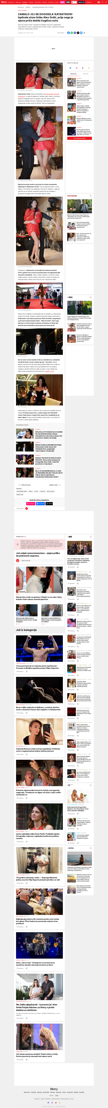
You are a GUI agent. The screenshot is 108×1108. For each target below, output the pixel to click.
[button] (61, 33)
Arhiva (72, 1098)
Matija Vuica (50, 491)
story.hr (42, 491)
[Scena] (56, 1096)
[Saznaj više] (90, 196)
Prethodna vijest (26, 485)
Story (36, 491)
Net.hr (17, 594)
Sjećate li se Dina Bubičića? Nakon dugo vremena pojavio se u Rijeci (51, 619)
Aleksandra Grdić (22, 491)
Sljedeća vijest (53, 485)
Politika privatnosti (65, 1098)
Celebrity (28, 7)
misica (30, 491)
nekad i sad (20, 494)
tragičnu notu (49, 371)
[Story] (4, 2)
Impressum (37, 1098)
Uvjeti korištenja (55, 1098)
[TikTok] (83, 68)
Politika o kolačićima (46, 1098)
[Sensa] (51, 1096)
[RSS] (89, 68)
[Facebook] (70, 68)
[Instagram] (76, 68)
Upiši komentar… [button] (26, 560)
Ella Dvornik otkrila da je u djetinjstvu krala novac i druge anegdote (26, 619)
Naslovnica (21, 7)
